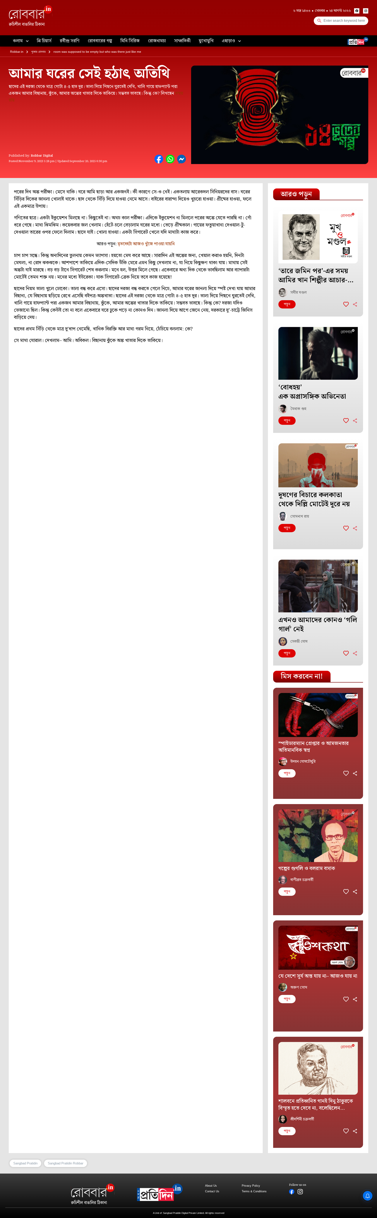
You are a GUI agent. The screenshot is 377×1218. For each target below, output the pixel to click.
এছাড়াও (229, 40)
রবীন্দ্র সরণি (69, 40)
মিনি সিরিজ (130, 40)
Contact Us (212, 1191)
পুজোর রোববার (38, 51)
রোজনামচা (157, 40)
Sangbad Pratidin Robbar (65, 1163)
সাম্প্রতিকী (182, 40)
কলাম (18, 40)
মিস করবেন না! (302, 676)
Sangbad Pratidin (25, 1163)
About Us (211, 1185)
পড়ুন (287, 304)
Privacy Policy (251, 1185)
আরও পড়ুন (296, 194)
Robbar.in (16, 51)
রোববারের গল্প (100, 40)
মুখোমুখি (206, 40)
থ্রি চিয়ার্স (44, 40)
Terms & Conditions (254, 1191)
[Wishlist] (346, 304)
